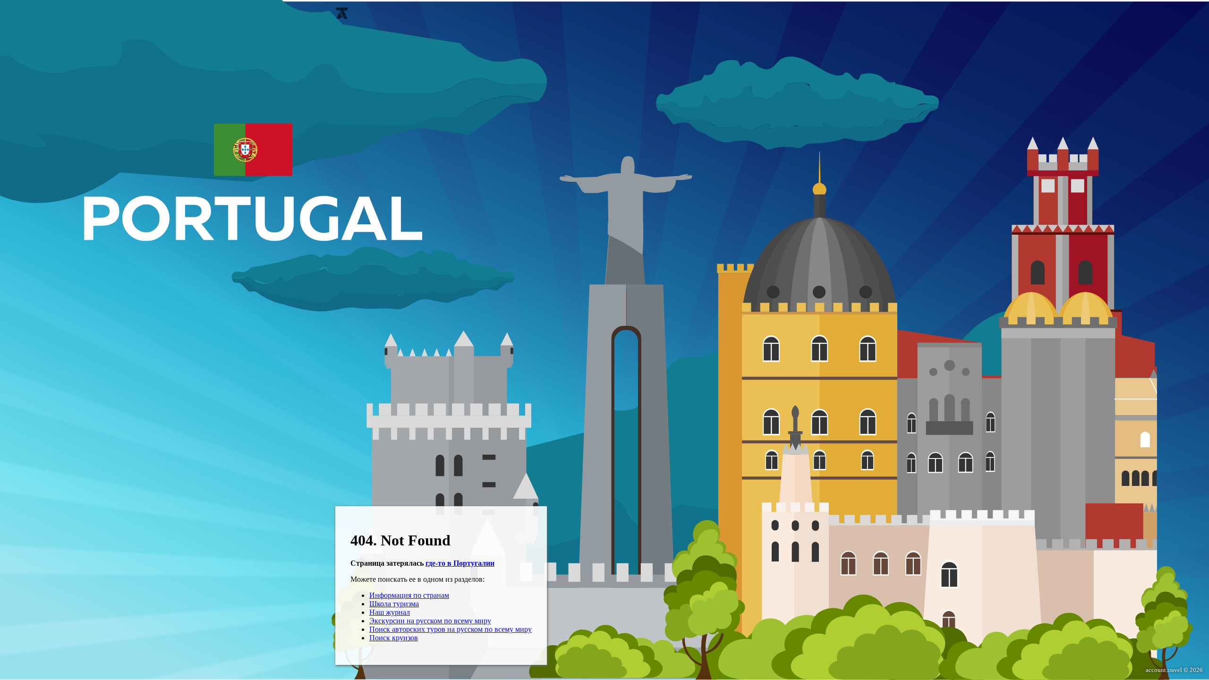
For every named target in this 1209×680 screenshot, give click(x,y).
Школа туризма (394, 604)
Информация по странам (409, 595)
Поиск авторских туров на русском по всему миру (450, 629)
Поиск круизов (393, 638)
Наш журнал (389, 612)
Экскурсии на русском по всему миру (430, 621)
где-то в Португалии (460, 563)
